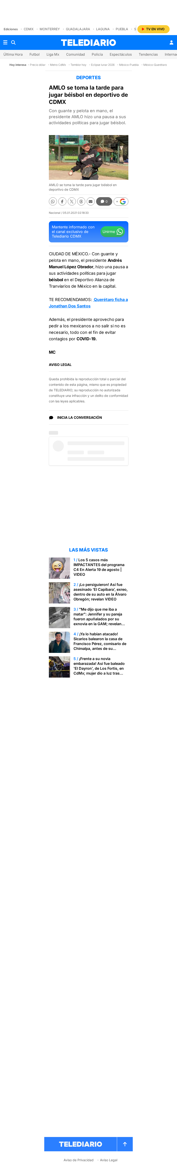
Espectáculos (121, 54)
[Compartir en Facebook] (62, 201)
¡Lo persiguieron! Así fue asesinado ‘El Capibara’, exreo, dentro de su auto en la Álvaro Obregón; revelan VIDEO (101, 591)
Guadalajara (78, 29)
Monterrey (50, 29)
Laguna (103, 29)
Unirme (109, 231)
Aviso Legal (108, 1160)
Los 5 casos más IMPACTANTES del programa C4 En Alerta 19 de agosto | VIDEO (99, 567)
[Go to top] (125, 1144)
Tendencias (148, 54)
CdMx (29, 29)
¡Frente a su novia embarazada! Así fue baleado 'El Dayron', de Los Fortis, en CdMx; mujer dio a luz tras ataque (99, 668)
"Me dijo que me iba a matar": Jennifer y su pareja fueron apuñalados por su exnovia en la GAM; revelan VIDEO (98, 619)
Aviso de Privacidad (79, 1160)
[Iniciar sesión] (171, 42)
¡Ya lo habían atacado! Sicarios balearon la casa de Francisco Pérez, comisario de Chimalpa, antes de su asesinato (100, 644)
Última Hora (13, 54)
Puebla (122, 29)
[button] (121, 201)
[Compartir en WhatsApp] (53, 201)
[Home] (88, 42)
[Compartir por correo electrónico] (91, 201)
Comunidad (75, 54)
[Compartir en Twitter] (72, 201)
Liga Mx (53, 54)
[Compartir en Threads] (81, 201)
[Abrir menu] (5, 42)
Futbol (35, 54)
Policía (97, 54)
